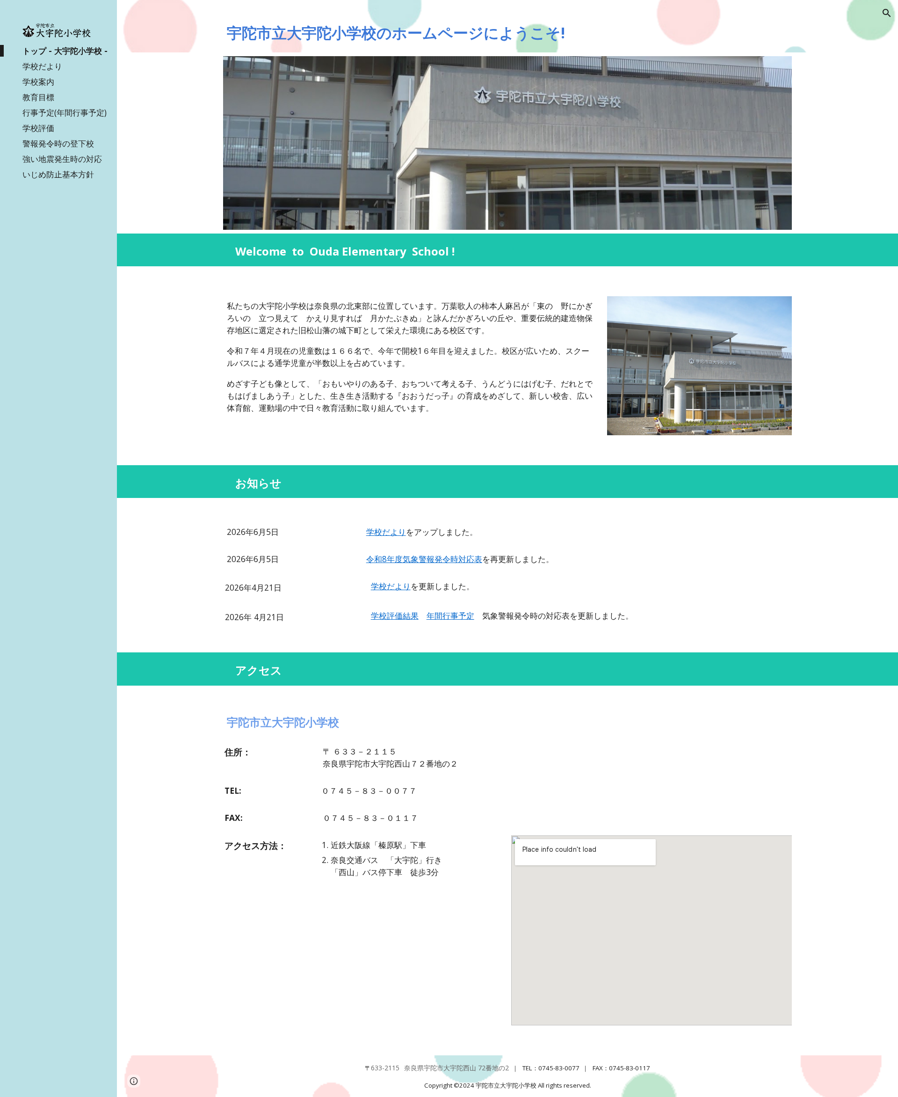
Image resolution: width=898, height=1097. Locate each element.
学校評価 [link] (38, 127)
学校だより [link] (42, 66)
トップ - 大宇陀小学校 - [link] (65, 50)
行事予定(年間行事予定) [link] (64, 112)
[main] (507, 33)
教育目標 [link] (38, 96)
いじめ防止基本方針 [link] (58, 174)
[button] (887, 13)
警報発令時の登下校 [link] (58, 143)
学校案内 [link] (38, 81)
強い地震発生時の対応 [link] (62, 158)
